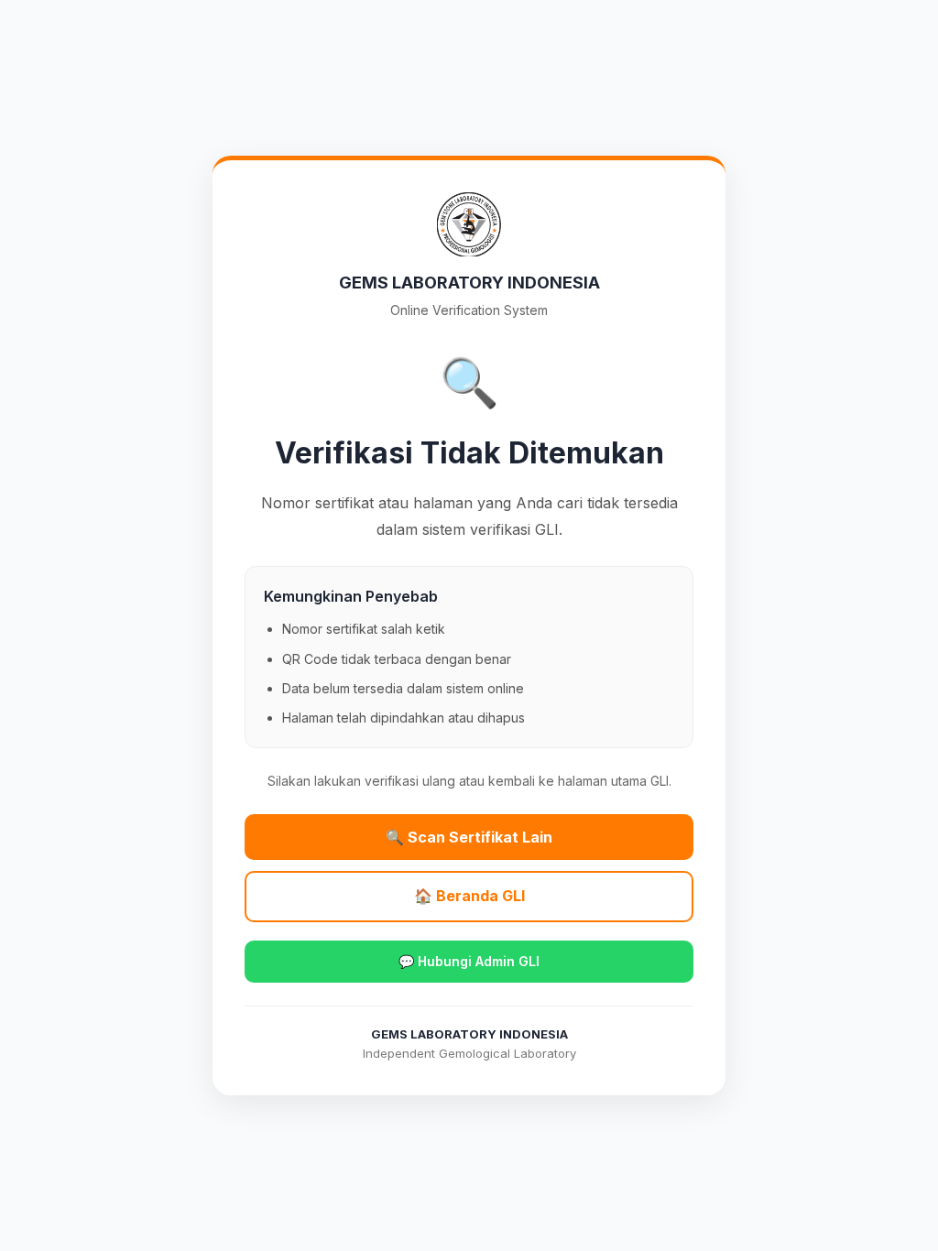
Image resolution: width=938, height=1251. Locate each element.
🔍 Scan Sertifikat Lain (469, 837)
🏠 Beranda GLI (469, 896)
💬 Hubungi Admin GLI (469, 961)
